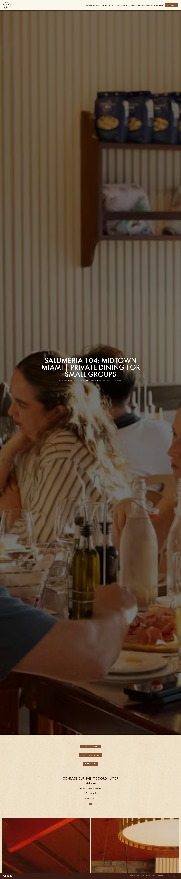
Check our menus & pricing (90, 778)
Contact (160, 876)
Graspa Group (145, 876)
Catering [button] (112, 5)
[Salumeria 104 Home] (15, 5)
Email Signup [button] (171, 876)
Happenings (135, 5)
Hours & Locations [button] (93, 5)
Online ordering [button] (123, 5)
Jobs (154, 876)
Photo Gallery (90, 786)
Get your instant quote (90, 769)
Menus (104, 5)
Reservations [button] (171, 5)
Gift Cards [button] (146, 5)
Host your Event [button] (157, 5)
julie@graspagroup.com (90, 810)
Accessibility (134, 876)
